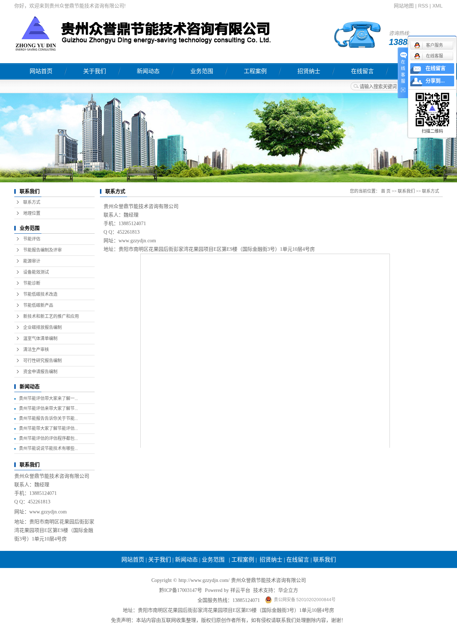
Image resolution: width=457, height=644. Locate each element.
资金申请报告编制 (40, 371)
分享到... (435, 80)
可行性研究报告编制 (42, 360)
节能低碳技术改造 (40, 294)
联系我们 (406, 191)
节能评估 (31, 239)
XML (437, 6)
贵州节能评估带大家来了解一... (48, 398)
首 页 (386, 191)
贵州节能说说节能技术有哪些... (48, 448)
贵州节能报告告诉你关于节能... (48, 418)
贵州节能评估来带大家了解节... (48, 408)
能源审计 (31, 261)
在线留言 (362, 71)
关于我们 (94, 71)
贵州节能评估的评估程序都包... (48, 438)
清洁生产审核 (36, 349)
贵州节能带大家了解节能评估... (48, 428)
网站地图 (404, 6)
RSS (423, 6)
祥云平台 (240, 590)
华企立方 (288, 590)
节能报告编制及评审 (42, 250)
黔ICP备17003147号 (180, 590)
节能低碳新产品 (38, 305)
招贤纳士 (308, 71)
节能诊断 (31, 283)
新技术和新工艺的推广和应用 (51, 316)
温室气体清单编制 (40, 338)
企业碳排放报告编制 (42, 327)
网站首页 (41, 71)
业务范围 (201, 71)
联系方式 (31, 202)
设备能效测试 (36, 272)
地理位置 (31, 213)
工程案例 (255, 71)
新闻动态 (148, 71)
